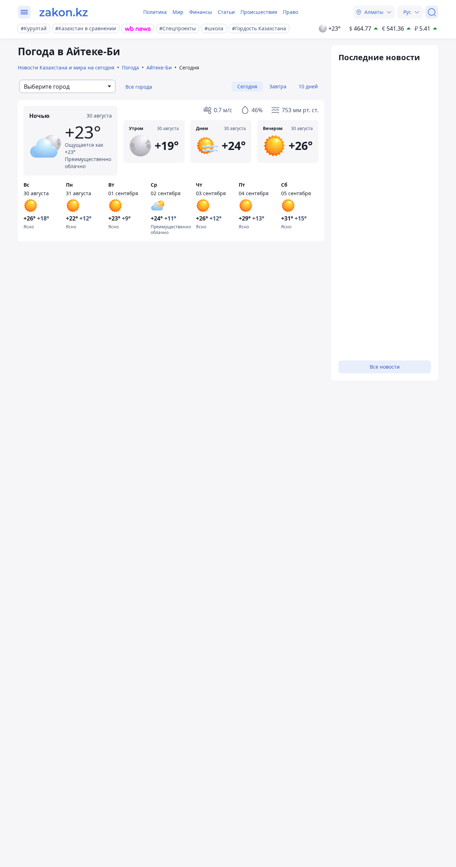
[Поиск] (431, 12)
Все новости (385, 366)
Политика (155, 12)
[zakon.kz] (63, 12)
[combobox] (67, 86)
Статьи (226, 12)
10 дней (308, 86)
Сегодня (247, 86)
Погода (130, 67)
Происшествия (258, 12)
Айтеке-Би (159, 67)
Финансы (200, 12)
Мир (177, 12)
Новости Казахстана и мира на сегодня (66, 67)
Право (290, 12)
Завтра (277, 86)
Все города (138, 86)
